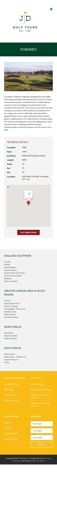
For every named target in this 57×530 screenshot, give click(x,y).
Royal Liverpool (10, 270)
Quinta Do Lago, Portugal (41, 389)
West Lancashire (11, 281)
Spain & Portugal (11, 439)
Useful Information (12, 400)
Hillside (7, 264)
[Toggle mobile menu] (51, 9)
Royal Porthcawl (10, 359)
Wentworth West (11, 317)
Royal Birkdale (10, 267)
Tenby (6, 362)
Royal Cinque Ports (12, 303)
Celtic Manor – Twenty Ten (15, 357)
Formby (7, 262)
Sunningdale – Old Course (14, 309)
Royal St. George (11, 306)
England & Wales (11, 433)
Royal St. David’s (10, 335)
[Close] (29, 193)
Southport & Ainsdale (13, 275)
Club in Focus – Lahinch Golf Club (40, 396)
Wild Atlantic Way (11, 384)
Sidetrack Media (38, 461)
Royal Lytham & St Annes (14, 273)
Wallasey (7, 278)
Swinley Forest (10, 311)
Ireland (7, 422)
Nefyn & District (10, 338)
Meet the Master (37, 384)
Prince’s (7, 300)
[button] (28, 203)
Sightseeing (9, 389)
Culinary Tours (10, 395)
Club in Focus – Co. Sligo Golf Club (40, 404)
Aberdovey (8, 333)
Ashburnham (9, 354)
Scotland (7, 428)
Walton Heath (10, 314)
